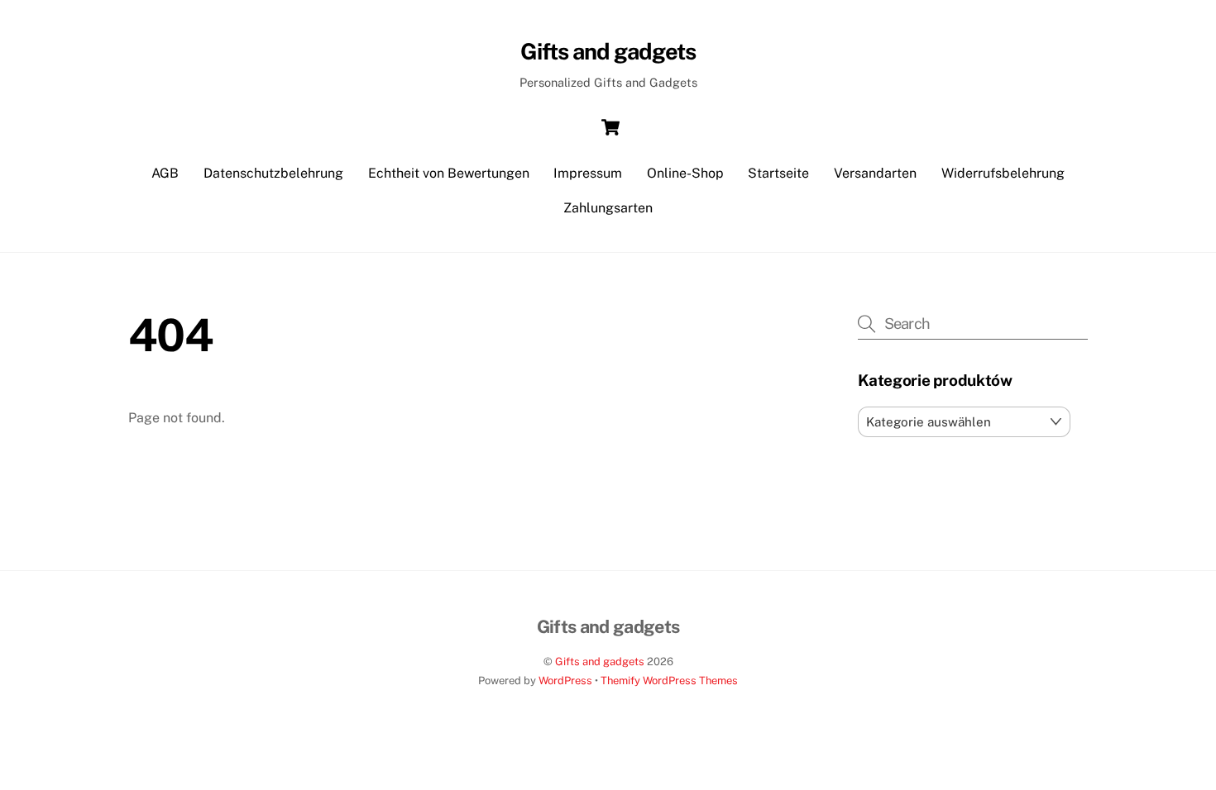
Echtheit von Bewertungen (448, 173)
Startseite (778, 173)
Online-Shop (685, 173)
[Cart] (610, 127)
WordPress (565, 680)
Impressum (587, 173)
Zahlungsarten (608, 208)
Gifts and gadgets (599, 661)
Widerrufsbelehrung (1003, 173)
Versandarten (875, 173)
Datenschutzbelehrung (273, 173)
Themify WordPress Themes (669, 680)
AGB (165, 173)
